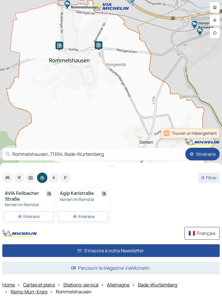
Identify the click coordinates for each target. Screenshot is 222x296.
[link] (207, 133)
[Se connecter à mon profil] (215, 7)
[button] (59, 45)
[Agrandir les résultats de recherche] (111, 166)
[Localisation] (215, 33)
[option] (7, 178)
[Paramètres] (215, 20)
